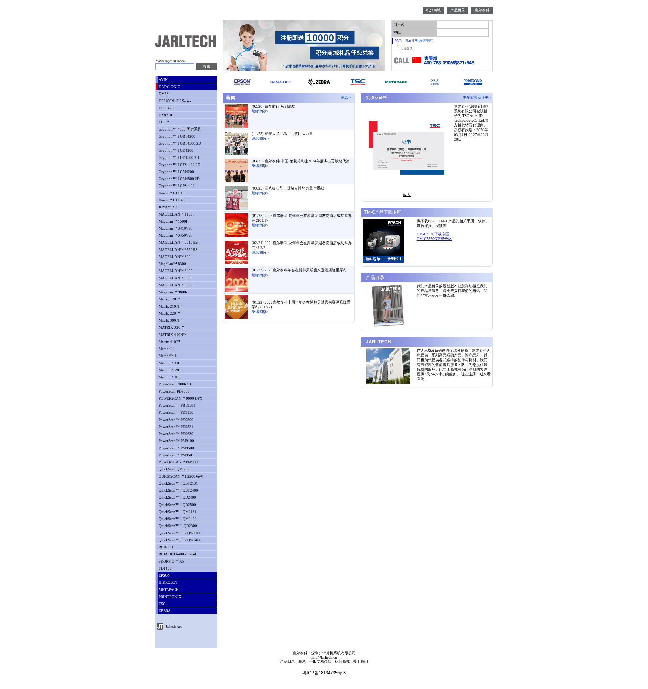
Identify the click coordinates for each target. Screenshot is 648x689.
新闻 (230, 97)
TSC (161, 604)
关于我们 (360, 661)
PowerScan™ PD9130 (175, 412)
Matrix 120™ (169, 299)
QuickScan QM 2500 (175, 469)
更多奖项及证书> (478, 97)
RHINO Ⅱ (165, 547)
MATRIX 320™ (171, 327)
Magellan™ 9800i (172, 292)
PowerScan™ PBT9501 (176, 405)
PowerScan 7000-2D (174, 384)
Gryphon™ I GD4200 (175, 150)
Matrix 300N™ (170, 320)
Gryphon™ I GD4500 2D (178, 158)
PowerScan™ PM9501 (176, 455)
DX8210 (165, 115)
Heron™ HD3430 (172, 200)
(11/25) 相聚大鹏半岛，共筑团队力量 (282, 134)
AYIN (163, 80)
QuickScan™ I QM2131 (177, 512)
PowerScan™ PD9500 (175, 420)
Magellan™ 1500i (172, 221)
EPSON (164, 575)
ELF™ (163, 122)
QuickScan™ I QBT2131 (178, 483)
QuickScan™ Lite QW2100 (179, 533)
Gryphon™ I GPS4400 (176, 186)
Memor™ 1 (167, 356)
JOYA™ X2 (167, 207)
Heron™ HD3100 (172, 193)
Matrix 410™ (169, 342)
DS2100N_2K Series (174, 101)
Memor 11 (166, 349)
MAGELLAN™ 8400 (175, 271)
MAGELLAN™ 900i (175, 278)
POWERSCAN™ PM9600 (178, 462)
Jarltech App (173, 626)
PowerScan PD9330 (174, 391)
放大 (407, 194)
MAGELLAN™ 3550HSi (178, 250)
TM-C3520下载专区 (433, 234)
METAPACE (168, 590)
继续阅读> (260, 111)
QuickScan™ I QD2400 (177, 497)
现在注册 (412, 40)
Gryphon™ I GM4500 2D (179, 179)
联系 (302, 661)
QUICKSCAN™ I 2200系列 (180, 476)
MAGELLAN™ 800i (175, 257)
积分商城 (433, 10)
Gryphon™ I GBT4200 (176, 136)
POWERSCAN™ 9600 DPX (180, 398)
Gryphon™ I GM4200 (176, 172)
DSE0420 (166, 108)
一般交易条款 (320, 661)
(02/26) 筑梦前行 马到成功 (273, 106)
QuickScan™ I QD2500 (177, 505)
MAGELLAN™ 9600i (176, 285)
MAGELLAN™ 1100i (176, 214)
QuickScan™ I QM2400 (177, 519)
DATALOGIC (169, 87)
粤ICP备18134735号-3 (324, 673)
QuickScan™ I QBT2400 (178, 490)
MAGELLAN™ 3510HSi (178, 243)
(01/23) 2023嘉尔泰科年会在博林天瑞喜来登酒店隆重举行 (299, 270)
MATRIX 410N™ (172, 335)
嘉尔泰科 (482, 10)
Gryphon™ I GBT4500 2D (179, 143)
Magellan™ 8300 (172, 264)
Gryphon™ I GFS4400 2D (179, 165)
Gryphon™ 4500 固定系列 (179, 129)
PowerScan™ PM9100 (176, 441)
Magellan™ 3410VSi (175, 228)
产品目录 (457, 10)
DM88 (163, 94)
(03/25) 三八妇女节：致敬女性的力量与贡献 (288, 188)
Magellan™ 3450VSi (175, 235)
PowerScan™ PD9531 (175, 427)
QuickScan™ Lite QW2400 (179, 540)
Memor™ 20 (168, 370)
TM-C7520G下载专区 (434, 239)
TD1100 (165, 568)
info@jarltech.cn (324, 657)
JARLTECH (377, 341)
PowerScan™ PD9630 (175, 434)
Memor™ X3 (169, 377)
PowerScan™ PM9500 (176, 448)
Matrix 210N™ (170, 306)
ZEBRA (164, 611)
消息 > (347, 97)
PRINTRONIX (169, 597)
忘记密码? (426, 40)
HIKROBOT (168, 582)
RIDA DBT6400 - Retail (177, 554)
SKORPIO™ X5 (171, 561)
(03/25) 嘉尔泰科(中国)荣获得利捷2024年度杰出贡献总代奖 (301, 161)
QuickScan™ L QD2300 (177, 526)
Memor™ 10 (168, 363)
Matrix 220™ (169, 313)
